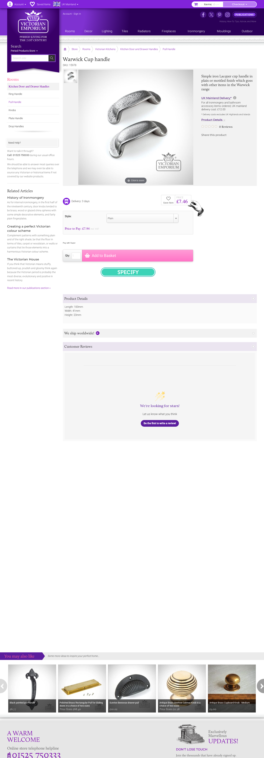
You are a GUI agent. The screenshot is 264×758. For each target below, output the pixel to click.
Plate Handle (16, 118)
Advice (243, 21)
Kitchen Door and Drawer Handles (29, 86)
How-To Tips (233, 21)
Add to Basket (104, 255)
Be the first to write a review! (160, 423)
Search (16, 46)
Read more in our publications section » (28, 287)
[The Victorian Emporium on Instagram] (227, 15)
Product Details (212, 119)
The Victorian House (23, 259)
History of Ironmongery (25, 197)
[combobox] (142, 218)
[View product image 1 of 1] (70, 76)
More (253, 21)
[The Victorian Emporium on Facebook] (203, 15)
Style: (68, 216)
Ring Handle (15, 94)
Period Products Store (23, 50)
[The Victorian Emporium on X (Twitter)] (211, 15)
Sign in (77, 13)
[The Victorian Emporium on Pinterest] (219, 15)
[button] (160, 298)
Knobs (12, 110)
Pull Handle (15, 102)
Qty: (67, 255)
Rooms (13, 79)
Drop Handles (16, 126)
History (222, 21)
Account (67, 13)
